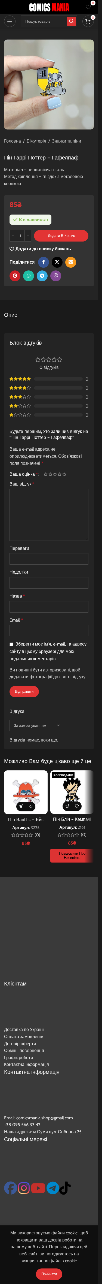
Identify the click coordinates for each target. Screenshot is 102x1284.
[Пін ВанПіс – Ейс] (26, 792)
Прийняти (49, 1274)
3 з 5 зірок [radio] (54, 474)
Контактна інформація (26, 1064)
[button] (21, 806)
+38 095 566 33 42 (22, 1124)
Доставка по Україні (24, 1029)
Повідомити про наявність (72, 855)
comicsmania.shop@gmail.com (44, 1117)
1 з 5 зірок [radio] (45, 474)
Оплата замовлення (24, 1036)
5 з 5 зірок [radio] (64, 474)
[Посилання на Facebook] (43, 262)
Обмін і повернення (24, 1050)
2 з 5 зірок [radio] (50, 474)
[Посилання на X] (57, 262)
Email (16, 620)
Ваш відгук (22, 484)
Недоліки (19, 572)
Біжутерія (36, 141)
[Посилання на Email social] (70, 262)
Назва (17, 596)
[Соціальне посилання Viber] (55, 275)
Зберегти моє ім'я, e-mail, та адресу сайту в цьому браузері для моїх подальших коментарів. (48, 651)
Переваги (19, 548)
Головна (12, 141)
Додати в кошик (61, 235)
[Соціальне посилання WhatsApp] (28, 275)
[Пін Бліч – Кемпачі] (72, 792)
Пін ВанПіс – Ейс (26, 819)
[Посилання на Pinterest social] (15, 275)
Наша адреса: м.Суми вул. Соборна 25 (43, 1131)
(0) (37, 835)
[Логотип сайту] (49, 6)
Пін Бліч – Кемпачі (72, 819)
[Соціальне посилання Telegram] (42, 275)
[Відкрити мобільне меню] (9, 21)
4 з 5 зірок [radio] (59, 474)
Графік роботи (18, 1057)
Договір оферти (20, 1043)
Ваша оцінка (24, 474)
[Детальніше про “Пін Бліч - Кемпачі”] (67, 806)
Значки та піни (66, 141)
